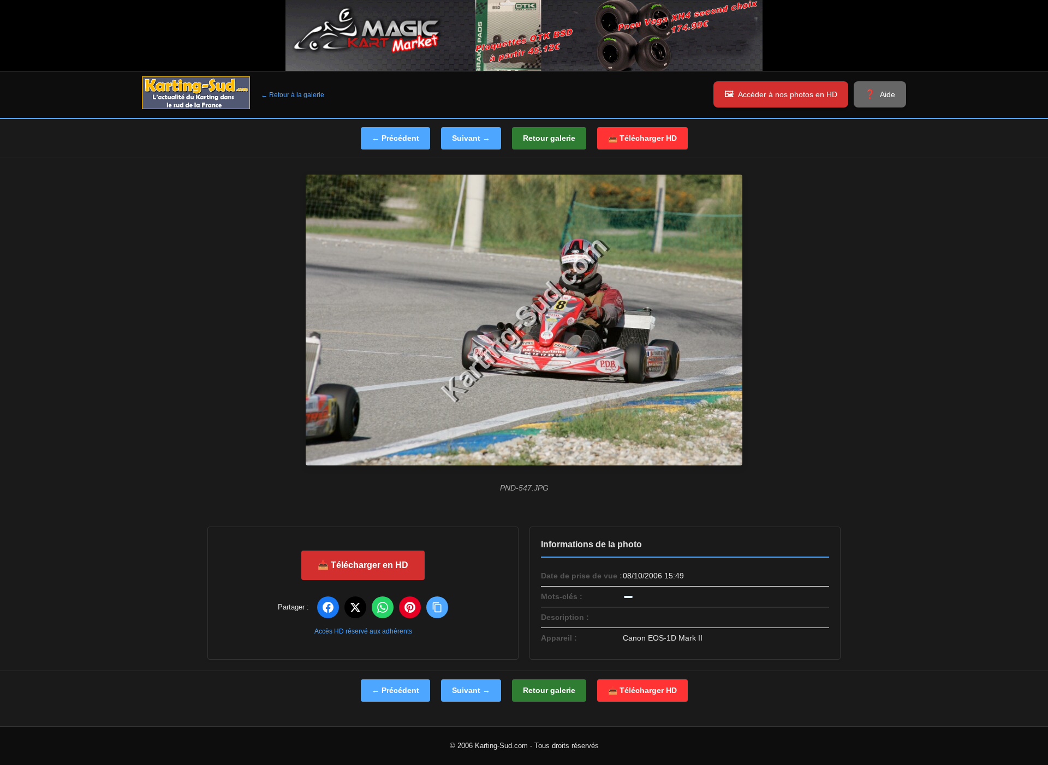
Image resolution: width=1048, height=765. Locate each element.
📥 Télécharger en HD (363, 565)
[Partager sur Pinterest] (410, 607)
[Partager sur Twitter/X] (355, 607)
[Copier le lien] (437, 607)
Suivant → (471, 138)
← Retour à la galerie (292, 95)
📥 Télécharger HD (642, 138)
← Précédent (395, 138)
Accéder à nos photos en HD (787, 94)
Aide (887, 94)
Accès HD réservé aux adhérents (363, 631)
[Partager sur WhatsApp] (383, 607)
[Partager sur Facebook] (328, 607)
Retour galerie (549, 138)
